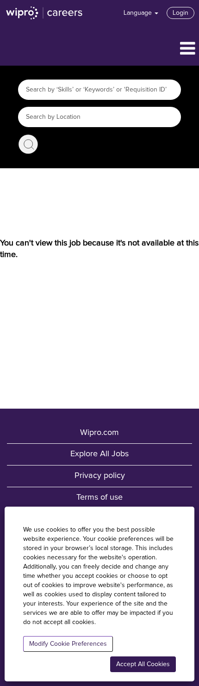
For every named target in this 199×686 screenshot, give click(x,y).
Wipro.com (99, 433)
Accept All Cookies (143, 664)
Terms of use (99, 497)
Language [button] (139, 13)
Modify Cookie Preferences (68, 644)
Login (180, 13)
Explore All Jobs (99, 454)
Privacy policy (100, 476)
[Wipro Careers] (44, 13)
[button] (99, 49)
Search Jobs (28, 144)
